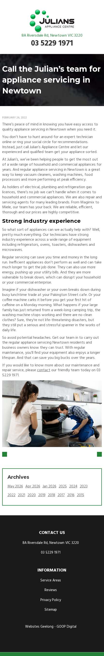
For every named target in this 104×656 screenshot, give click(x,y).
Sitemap (51, 610)
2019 (41, 495)
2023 (84, 486)
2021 (21, 495)
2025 (63, 486)
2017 (61, 495)
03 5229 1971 (52, 43)
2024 (73, 486)
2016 (70, 495)
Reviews (51, 590)
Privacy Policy (50, 600)
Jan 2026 (49, 486)
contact (43, 370)
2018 (51, 495)
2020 (32, 495)
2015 (80, 495)
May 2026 (15, 486)
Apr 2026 (32, 486)
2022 (11, 495)
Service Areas (50, 580)
